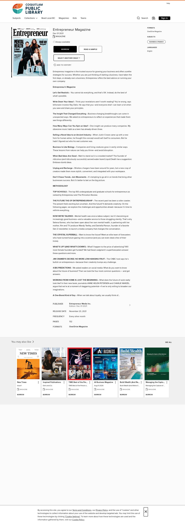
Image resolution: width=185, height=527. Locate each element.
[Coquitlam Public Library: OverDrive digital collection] (27, 8)
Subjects (17, 18)
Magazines (64, 18)
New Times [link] (21, 382)
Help (168, 3)
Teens (83, 18)
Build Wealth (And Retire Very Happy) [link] (130, 382)
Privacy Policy (102, 510)
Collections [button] (30, 18)
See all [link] (168, 342)
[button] (142, 18)
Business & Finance (156, 42)
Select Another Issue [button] (68, 58)
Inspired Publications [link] (52, 382)
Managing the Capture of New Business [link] (155, 382)
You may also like (21, 342)
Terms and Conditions (81, 510)
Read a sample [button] (90, 49)
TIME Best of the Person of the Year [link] (78, 382)
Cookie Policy (78, 519)
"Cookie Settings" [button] (72, 516)
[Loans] (153, 18)
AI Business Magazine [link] (103, 382)
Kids (75, 18)
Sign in (164, 18)
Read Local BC (48, 18)
